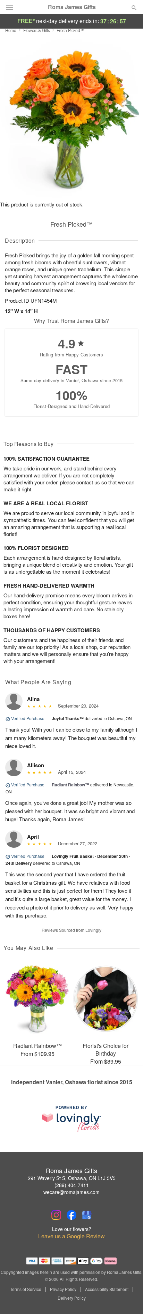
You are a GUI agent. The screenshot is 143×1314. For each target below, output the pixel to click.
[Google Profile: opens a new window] (87, 1215)
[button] (128, 1298)
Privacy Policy (63, 1289)
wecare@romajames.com (71, 1191)
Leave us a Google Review (71, 1236)
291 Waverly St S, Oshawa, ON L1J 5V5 (72, 1178)
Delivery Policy (72, 1298)
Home (10, 30)
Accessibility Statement (106, 1289)
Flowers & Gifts (36, 30)
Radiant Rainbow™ (70, 784)
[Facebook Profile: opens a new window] (71, 1215)
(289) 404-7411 (71, 1184)
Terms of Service (25, 1289)
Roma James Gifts (72, 7)
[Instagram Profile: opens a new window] (56, 1215)
